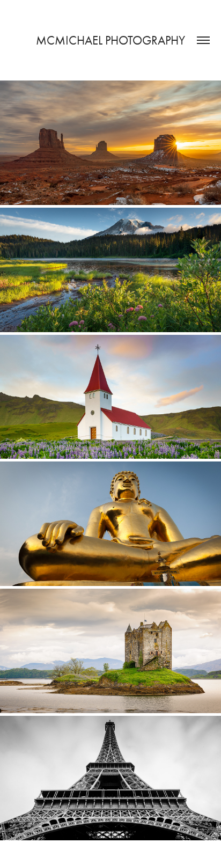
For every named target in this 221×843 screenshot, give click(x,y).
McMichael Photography (110, 40)
